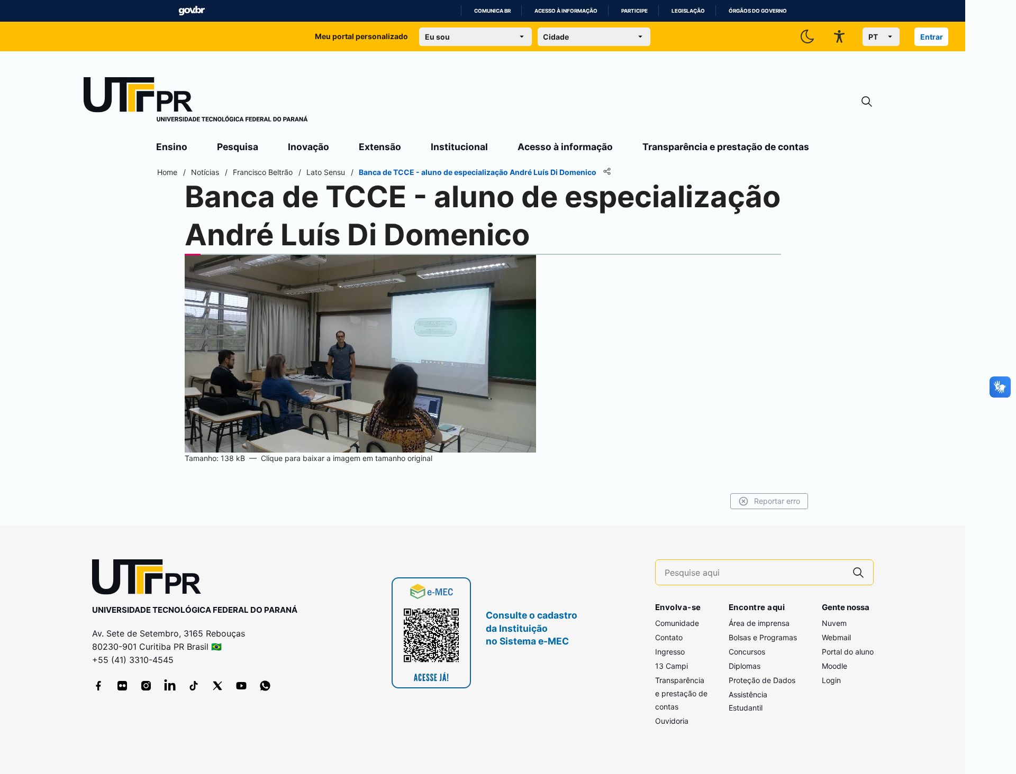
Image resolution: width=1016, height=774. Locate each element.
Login (831, 680)
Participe (634, 11)
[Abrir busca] (867, 101)
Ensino (171, 146)
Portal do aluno (848, 651)
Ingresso (670, 651)
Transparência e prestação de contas (725, 146)
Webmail (836, 637)
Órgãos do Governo (758, 11)
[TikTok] (193, 685)
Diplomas (744, 665)
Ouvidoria (671, 720)
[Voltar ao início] (150, 579)
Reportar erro (777, 500)
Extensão (380, 146)
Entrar (931, 36)
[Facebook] (98, 685)
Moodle (834, 665)
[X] (217, 685)
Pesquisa (237, 146)
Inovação (308, 146)
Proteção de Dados (762, 680)
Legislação (688, 11)
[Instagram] (146, 685)
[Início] (196, 101)
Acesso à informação (565, 11)
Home (167, 172)
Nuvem (834, 623)
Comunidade (677, 623)
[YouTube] (241, 685)
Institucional (459, 146)
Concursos (747, 651)
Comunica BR (492, 11)
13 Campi (671, 665)
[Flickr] (122, 685)
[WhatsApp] (265, 685)
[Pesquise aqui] (858, 572)
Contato (669, 637)
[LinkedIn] (170, 685)
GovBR (191, 11)
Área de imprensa (759, 623)
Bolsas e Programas (763, 637)
